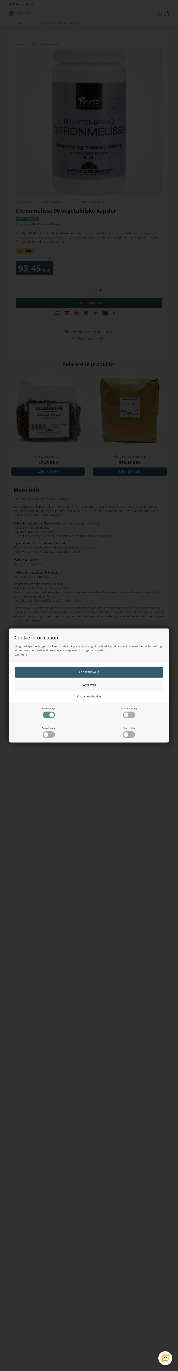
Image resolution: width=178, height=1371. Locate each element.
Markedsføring (129, 708)
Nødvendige (48, 708)
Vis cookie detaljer (89, 696)
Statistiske (129, 728)
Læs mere (21, 654)
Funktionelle (49, 728)
